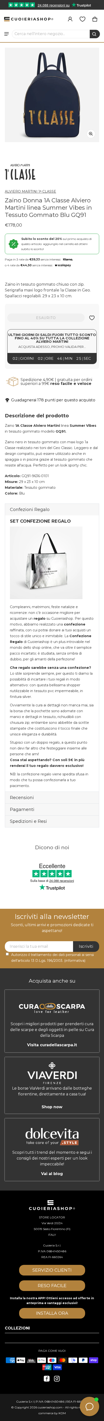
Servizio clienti (52, 1270)
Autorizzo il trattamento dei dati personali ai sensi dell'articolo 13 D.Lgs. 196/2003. (52, 958)
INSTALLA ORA (52, 1313)
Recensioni (22, 797)
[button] (56, 34)
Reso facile (52, 1285)
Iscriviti (86, 946)
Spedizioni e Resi (28, 821)
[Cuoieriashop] (28, 19)
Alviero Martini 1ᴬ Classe (30, 191)
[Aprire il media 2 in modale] (52, 95)
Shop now (52, 1107)
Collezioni (17, 1328)
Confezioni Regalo (30, 509)
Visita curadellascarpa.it (52, 1045)
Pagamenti (22, 809)
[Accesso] (70, 19)
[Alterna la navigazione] (6, 34)
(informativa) (74, 960)
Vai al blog (52, 1173)
